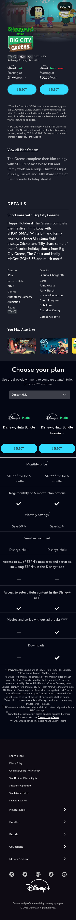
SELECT (22, 89)
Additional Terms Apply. (28, 136)
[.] (11, 874)
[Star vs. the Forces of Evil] (54, 346)
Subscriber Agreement (20, 785)
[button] (38, 809)
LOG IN (65, 6)
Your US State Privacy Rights (23, 778)
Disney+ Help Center (48, 717)
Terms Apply (13, 669)
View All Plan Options (22, 150)
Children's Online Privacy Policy (24, 770)
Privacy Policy (15, 763)
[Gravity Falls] (21, 346)
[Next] (69, 345)
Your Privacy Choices (19, 793)
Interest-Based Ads (18, 800)
